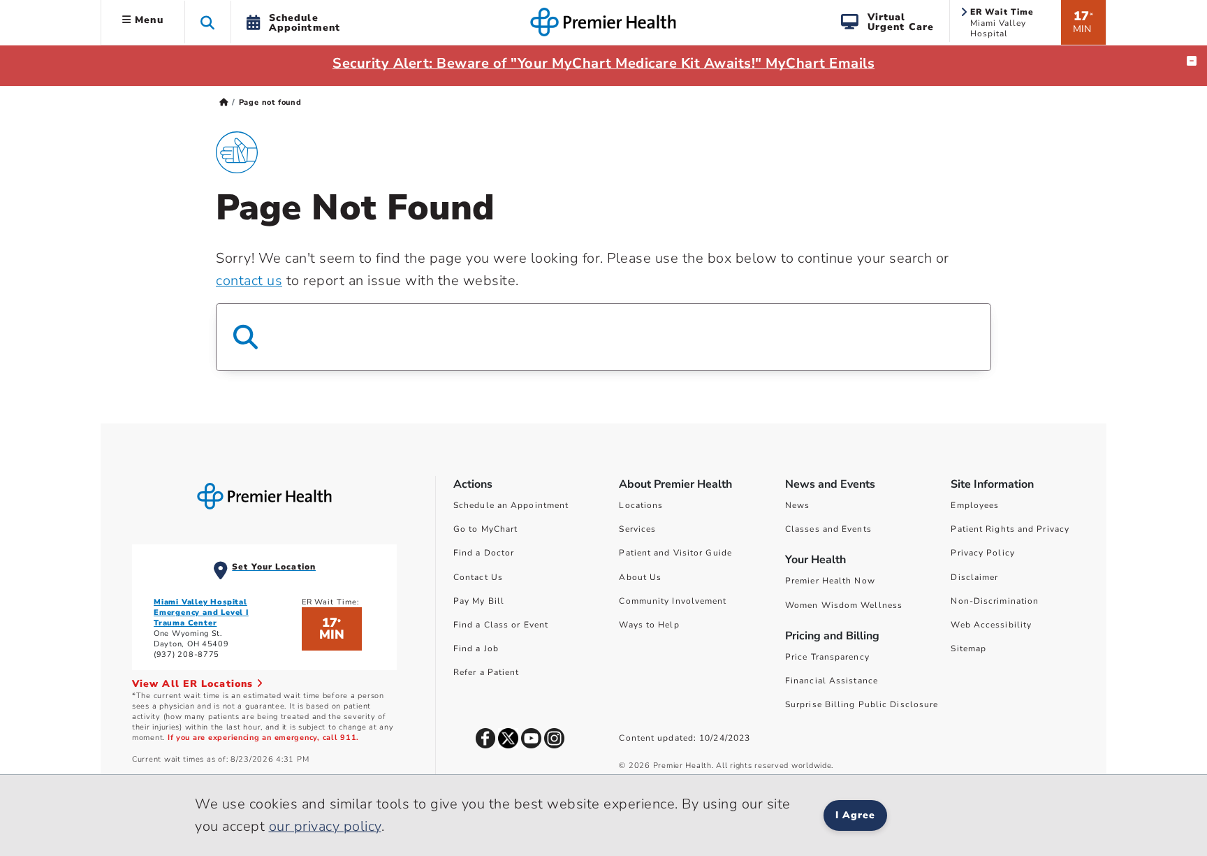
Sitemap (968, 648)
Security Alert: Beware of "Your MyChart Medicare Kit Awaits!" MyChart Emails (603, 63)
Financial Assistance (831, 680)
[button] (207, 22)
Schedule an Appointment (511, 505)
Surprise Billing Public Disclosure (861, 704)
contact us (249, 280)
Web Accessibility (991, 624)
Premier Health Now (830, 580)
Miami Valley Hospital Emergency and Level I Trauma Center (201, 612)
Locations (641, 505)
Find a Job (476, 648)
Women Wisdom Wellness (843, 605)
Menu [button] (147, 20)
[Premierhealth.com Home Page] (223, 102)
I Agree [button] (855, 815)
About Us (640, 577)
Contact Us (478, 577)
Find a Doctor (483, 552)
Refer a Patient (486, 672)
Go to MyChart (485, 529)
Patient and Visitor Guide (675, 552)
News (797, 505)
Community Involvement (672, 601)
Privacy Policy (982, 552)
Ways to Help (649, 624)
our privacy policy (325, 826)
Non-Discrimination (995, 601)
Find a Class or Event (500, 624)
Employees (975, 505)
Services (637, 529)
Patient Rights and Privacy (1010, 529)
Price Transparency (827, 656)
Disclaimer (974, 577)
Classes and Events (828, 529)
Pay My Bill (478, 601)
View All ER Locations (194, 683)
